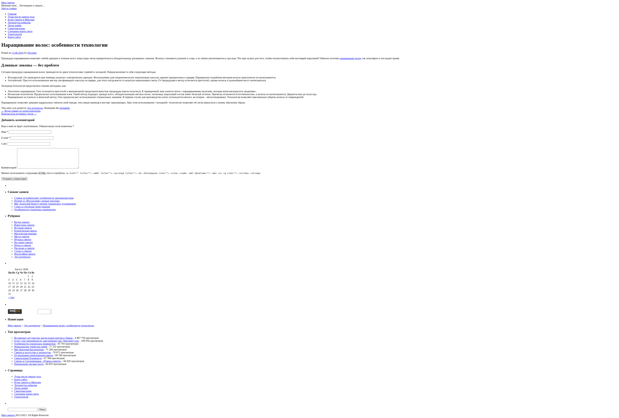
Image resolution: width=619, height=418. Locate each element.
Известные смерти (24, 225)
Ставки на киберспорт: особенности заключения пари (44, 198)
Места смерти (21, 236)
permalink (64, 108)
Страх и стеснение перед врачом (32, 206)
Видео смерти (21, 222)
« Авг (11, 297)
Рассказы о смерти (24, 248)
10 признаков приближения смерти (33, 355)
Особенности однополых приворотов (35, 209)
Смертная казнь (16, 28)
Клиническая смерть (25, 230)
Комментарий (8, 167)
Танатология (15, 34)
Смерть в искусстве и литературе (32, 352)
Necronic (32, 52)
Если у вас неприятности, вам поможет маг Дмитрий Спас (46, 340)
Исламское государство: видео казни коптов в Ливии (43, 338)
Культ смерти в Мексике (21, 19)
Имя (4, 131)
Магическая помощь (25, 233)
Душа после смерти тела (21, 16)
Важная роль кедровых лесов (19, 113)
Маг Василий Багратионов (29, 349)
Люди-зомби (14, 25)
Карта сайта (14, 37)
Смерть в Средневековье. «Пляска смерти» (37, 361)
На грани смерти (23, 242)
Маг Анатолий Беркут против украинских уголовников (45, 203)
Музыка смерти (22, 239)
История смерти (23, 228)
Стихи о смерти (23, 251)
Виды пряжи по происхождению (21, 111)
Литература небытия (19, 22)
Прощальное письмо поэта (29, 364)
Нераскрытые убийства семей (30, 346)
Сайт (4, 143)
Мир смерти (8, 2)
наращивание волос (350, 58)
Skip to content (9, 8)
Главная (12, 14)
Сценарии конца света (20, 31)
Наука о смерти (22, 245)
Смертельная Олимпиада (28, 358)
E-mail (5, 137)
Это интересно (35, 108)
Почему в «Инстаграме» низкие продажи (37, 201)
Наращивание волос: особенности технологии (68, 325)
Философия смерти (24, 254)
